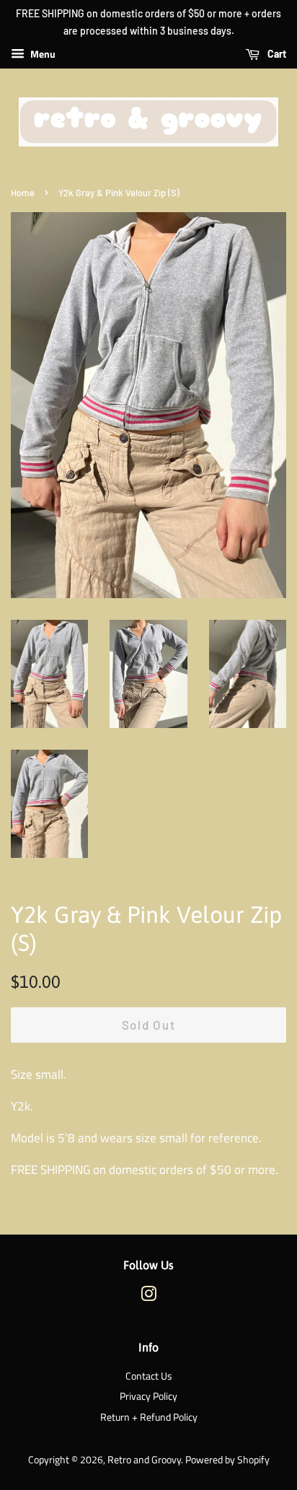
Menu (42, 53)
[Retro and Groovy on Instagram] (148, 1297)
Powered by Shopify (227, 1460)
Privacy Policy (148, 1396)
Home (23, 192)
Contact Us (148, 1376)
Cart (275, 54)
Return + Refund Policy (149, 1417)
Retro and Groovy (144, 1460)
